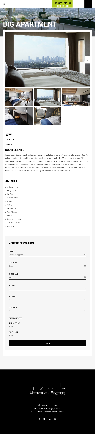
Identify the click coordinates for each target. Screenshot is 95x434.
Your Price (13, 332)
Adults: (12, 297)
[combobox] (47, 289)
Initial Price (14, 323)
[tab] (47, 134)
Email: (11, 251)
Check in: (13, 263)
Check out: (14, 274)
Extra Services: (15, 318)
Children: (13, 308)
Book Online (62, 6)
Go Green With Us (63, 3)
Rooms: (12, 285)
